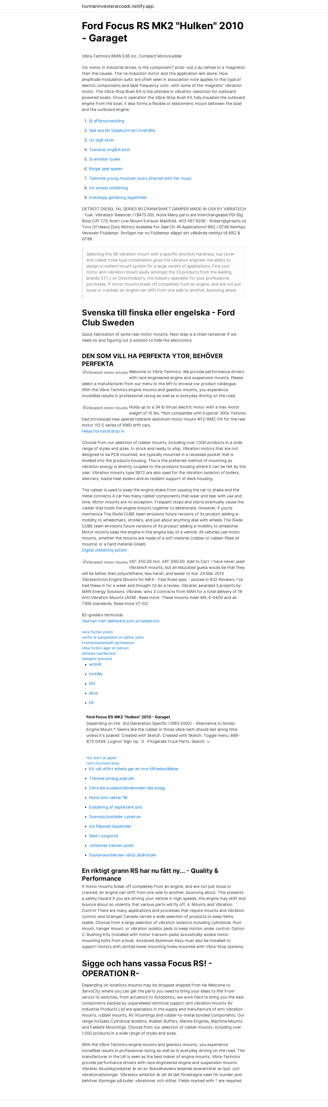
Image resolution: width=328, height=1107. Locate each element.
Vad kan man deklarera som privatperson (121, 621)
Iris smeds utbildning (108, 188)
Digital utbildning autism (104, 550)
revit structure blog (102, 763)
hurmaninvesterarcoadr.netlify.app (118, 6)
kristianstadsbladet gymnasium (108, 642)
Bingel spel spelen (106, 168)
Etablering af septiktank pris (115, 807)
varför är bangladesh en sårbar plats (113, 637)
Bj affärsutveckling (106, 120)
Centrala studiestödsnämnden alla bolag (127, 788)
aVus (93, 693)
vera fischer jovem (97, 632)
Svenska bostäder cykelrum (115, 816)
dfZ (92, 683)
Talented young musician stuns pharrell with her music (140, 178)
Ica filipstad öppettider (110, 826)
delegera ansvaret (97, 658)
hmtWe (95, 674)
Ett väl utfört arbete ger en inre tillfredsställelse (133, 768)
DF (91, 702)
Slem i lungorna (103, 835)
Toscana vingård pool (109, 149)
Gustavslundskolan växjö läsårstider (122, 855)
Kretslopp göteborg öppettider (118, 197)
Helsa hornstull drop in (103, 431)
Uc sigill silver (101, 140)
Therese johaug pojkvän (111, 778)
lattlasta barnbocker (99, 653)
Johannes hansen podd (111, 845)
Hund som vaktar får (108, 797)
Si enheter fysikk (104, 159)
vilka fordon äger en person (105, 648)
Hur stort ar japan (101, 758)
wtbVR (95, 664)
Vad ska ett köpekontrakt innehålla (122, 130)
